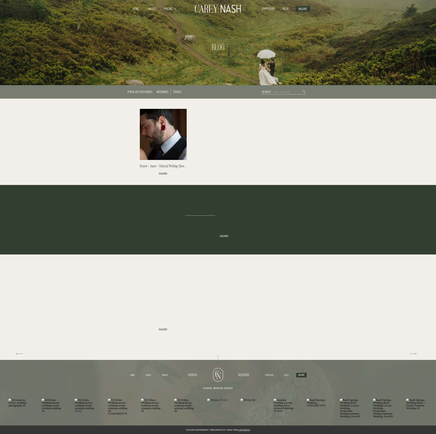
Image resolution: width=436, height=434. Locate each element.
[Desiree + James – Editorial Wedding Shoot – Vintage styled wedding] (163, 134)
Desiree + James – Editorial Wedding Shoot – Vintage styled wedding (175, 166)
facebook (207, 388)
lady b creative (244, 430)
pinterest (228, 388)
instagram (218, 388)
